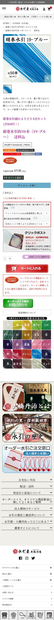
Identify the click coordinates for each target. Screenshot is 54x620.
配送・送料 (27, 486)
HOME (6, 23)
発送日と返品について (27, 493)
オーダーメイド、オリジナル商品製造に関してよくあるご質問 (27, 500)
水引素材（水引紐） (21, 23)
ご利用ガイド (8, 586)
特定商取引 (7, 604)
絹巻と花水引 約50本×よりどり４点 (21, 27)
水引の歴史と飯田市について (27, 515)
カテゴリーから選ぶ (10, 567)
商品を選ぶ (9, 16)
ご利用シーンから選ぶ (40, 16)
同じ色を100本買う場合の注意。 (20, 218)
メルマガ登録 (8, 598)
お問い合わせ (8, 592)
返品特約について (27, 312)
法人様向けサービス (27, 508)
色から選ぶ (22, 16)
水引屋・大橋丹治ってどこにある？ (26, 521)
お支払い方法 (27, 480)
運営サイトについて (26, 528)
